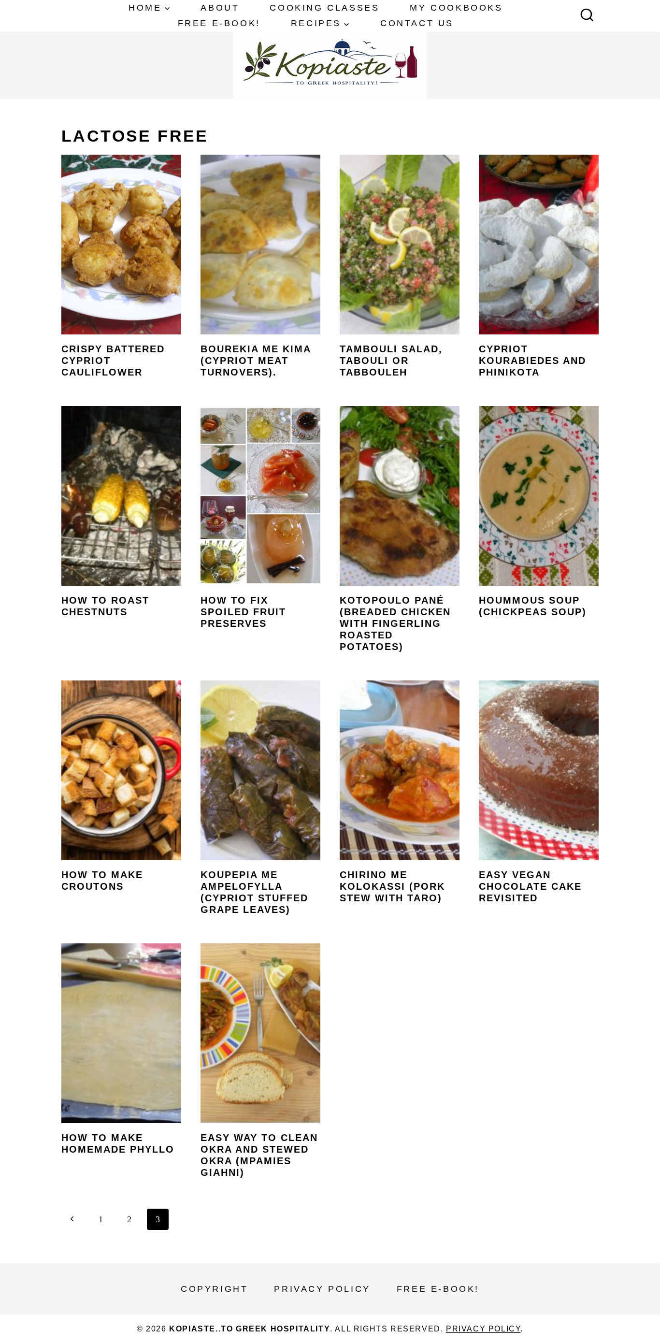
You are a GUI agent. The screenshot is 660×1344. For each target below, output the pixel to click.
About (220, 8)
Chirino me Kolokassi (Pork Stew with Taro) (392, 886)
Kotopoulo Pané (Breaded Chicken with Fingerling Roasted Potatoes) (395, 623)
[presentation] (121, 244)
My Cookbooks (456, 8)
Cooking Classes (324, 8)
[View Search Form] (587, 16)
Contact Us (417, 23)
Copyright (214, 1289)
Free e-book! (219, 23)
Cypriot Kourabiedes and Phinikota (532, 360)
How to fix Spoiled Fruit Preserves (243, 612)
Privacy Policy (322, 1289)
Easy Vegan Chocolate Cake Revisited (530, 886)
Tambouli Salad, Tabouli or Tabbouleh (391, 360)
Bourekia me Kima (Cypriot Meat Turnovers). (256, 360)
